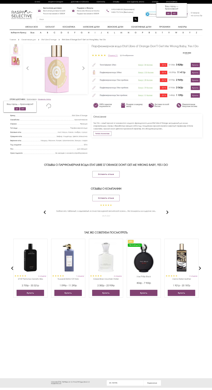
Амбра (77, 132)
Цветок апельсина (80, 136)
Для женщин (82, 149)
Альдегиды (67, 136)
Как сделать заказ (135, 2)
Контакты (101, 2)
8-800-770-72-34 (117, 12)
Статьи (155, 2)
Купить (30, 293)
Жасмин (51, 140)
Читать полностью (102, 133)
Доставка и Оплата (80, 2)
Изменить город (44, 99)
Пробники (164, 27)
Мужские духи (91, 27)
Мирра (84, 140)
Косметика (69, 27)
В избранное (128, 55)
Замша (78, 140)
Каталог (50, 27)
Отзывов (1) (113, 55)
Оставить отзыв (106, 174)
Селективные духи (141, 27)
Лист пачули (62, 132)
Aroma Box (31, 27)
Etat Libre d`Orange (79, 115)
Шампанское (68, 140)
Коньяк (59, 140)
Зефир (59, 136)
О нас (37, 2)
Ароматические (80, 120)
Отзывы (116, 2)
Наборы (182, 27)
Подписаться (152, 383)
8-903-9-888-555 (117, 9)
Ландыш (44, 140)
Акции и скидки (55, 2)
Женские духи (115, 27)
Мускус (84, 132)
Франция (83, 124)
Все (32, 32)
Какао (70, 132)
